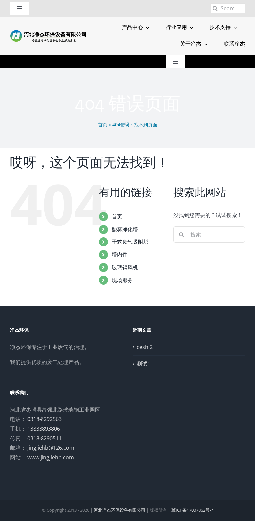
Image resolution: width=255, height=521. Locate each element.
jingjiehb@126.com (50, 447)
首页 (102, 124)
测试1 (143, 363)
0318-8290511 (44, 438)
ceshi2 (145, 347)
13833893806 (43, 428)
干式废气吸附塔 (130, 241)
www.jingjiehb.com (50, 457)
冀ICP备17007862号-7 (192, 510)
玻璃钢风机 (125, 267)
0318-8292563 (44, 419)
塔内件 (120, 254)
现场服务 (122, 280)
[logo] (48, 31)
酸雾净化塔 (125, 229)
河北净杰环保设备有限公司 (119, 510)
